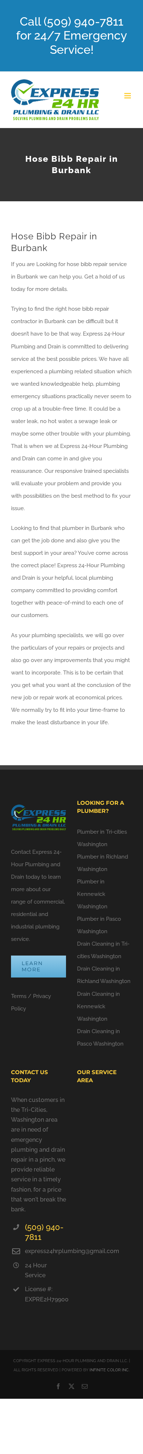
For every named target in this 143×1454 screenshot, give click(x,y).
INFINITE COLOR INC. (109, 1370)
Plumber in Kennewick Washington (92, 894)
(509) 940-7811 (44, 1232)
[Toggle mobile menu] (128, 96)
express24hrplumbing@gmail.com (45, 1251)
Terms (18, 996)
